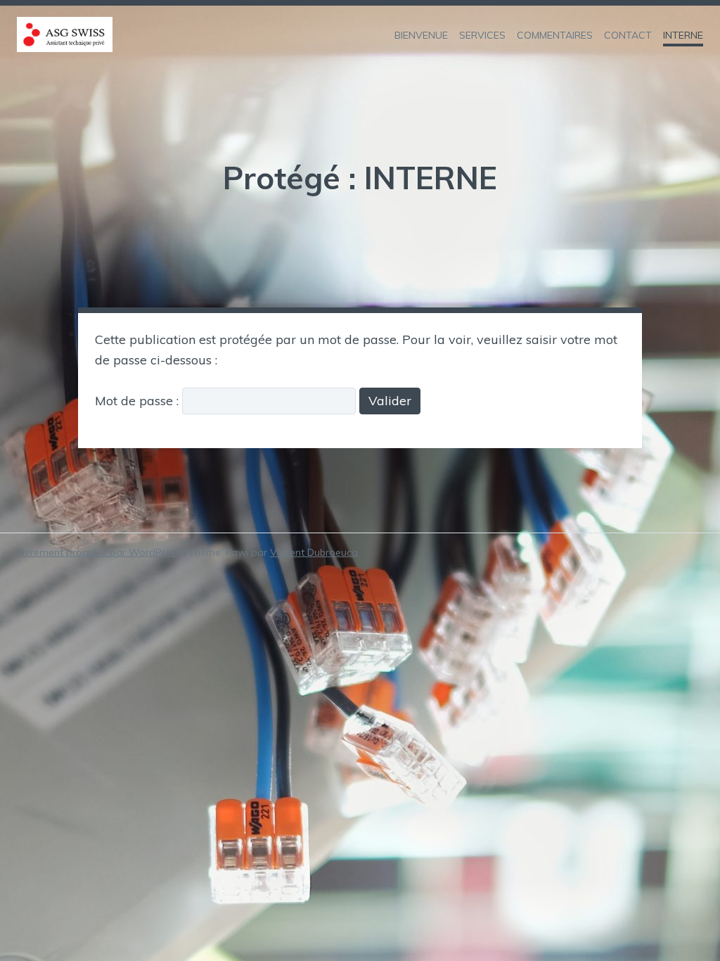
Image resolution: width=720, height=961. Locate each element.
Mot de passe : (138, 401)
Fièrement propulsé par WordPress (100, 552)
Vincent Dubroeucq (314, 552)
